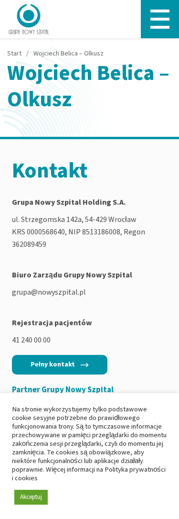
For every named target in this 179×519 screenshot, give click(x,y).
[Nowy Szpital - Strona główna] (28, 19)
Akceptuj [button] (31, 497)
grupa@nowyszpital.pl (49, 292)
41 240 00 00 (31, 340)
